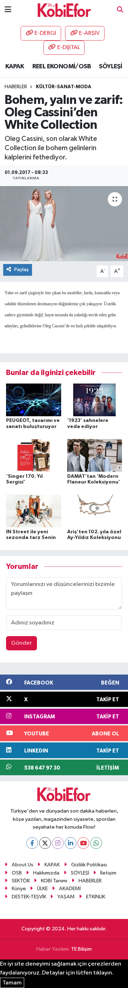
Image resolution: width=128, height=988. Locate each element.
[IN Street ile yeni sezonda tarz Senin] (33, 511)
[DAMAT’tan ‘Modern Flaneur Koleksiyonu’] (94, 455)
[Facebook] (32, 843)
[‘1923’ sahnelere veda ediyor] (94, 400)
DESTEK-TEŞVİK (29, 896)
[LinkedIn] (70, 843)
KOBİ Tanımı (54, 880)
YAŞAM (66, 896)
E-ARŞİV (89, 33)
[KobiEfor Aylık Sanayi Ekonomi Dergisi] (64, 10)
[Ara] (120, 10)
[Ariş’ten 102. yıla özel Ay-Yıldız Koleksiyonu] (94, 511)
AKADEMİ (70, 888)
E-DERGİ (45, 33)
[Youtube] (83, 843)
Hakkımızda (46, 873)
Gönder (21, 643)
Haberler (16, 86)
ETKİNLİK (95, 896)
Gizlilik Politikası (89, 864)
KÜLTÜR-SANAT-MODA (63, 86)
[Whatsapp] (96, 843)
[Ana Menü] (8, 10)
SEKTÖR (21, 880)
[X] (45, 843)
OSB (17, 873)
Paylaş (21, 269)
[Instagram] (58, 843)
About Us (22, 864)
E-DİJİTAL (68, 47)
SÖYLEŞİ (110, 66)
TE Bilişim (81, 949)
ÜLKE (42, 888)
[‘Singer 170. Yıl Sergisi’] (33, 455)
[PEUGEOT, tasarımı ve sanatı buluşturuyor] (33, 400)
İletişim (108, 873)
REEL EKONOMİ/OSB (61, 66)
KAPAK (14, 66)
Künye (19, 888)
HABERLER (90, 880)
